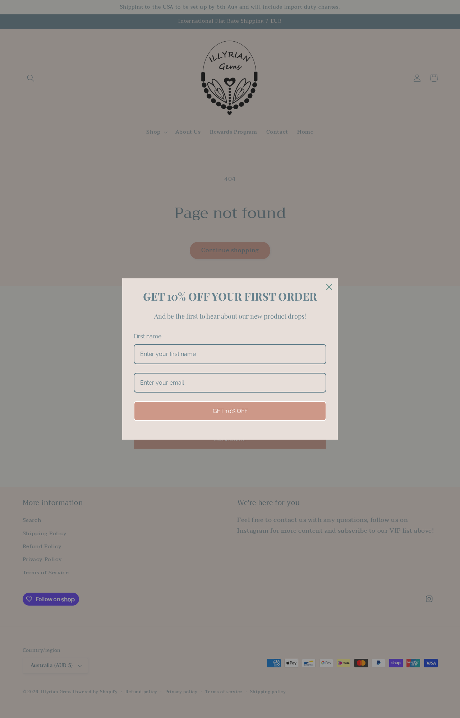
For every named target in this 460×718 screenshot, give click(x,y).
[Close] (329, 287)
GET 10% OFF (230, 411)
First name (147, 336)
